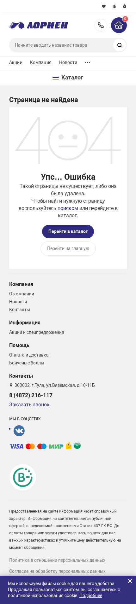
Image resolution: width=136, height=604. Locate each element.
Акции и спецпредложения (36, 332)
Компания (41, 62)
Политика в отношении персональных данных (57, 560)
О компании (21, 293)
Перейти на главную (68, 248)
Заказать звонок (29, 405)
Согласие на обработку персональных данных (57, 571)
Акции (15, 62)
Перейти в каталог (68, 231)
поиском (68, 208)
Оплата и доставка (29, 354)
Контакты (19, 309)
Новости (68, 62)
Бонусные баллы (26, 362)
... (87, 61)
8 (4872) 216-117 (101, 25)
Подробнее (90, 595)
